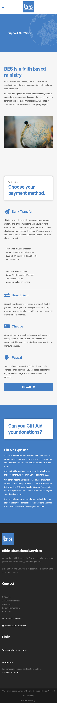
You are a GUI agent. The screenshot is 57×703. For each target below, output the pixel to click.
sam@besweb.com (10, 672)
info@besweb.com (12, 618)
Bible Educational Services (14, 691)
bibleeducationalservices (15, 625)
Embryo (33, 700)
